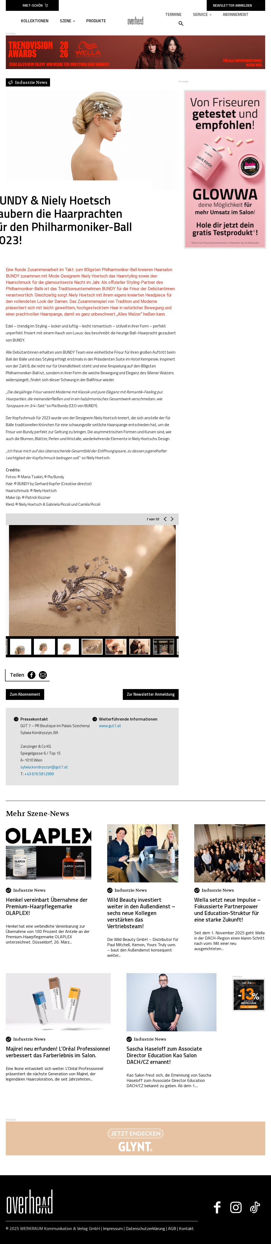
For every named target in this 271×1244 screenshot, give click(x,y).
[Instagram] (236, 1207)
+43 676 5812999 (39, 774)
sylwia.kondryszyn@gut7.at (44, 767)
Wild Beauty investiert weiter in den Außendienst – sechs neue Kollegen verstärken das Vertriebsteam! (141, 912)
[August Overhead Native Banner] (248, 1010)
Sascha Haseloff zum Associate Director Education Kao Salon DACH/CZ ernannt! (164, 1055)
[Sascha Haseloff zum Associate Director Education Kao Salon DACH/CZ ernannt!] (171, 1002)
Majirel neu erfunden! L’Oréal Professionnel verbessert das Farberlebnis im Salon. (58, 1051)
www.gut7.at (110, 726)
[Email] (43, 675)
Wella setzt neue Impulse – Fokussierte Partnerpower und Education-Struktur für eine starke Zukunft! (227, 909)
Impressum (113, 1228)
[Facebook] (31, 675)
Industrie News (29, 890)
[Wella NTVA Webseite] (135, 67)
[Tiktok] (255, 1207)
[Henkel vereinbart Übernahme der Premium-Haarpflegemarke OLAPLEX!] (48, 853)
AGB (172, 1228)
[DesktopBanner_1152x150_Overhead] (135, 1154)
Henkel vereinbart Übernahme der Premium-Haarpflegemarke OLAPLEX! (47, 906)
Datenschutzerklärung (145, 1228)
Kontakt (186, 1228)
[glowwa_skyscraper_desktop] (222, 169)
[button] (181, 23)
